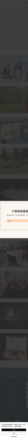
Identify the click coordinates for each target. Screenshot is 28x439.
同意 (14, 430)
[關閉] (26, 424)
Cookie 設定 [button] (14, 436)
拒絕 (14, 433)
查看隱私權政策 (18, 426)
